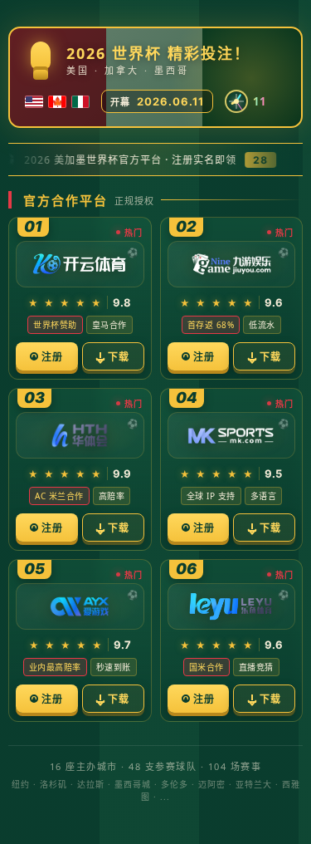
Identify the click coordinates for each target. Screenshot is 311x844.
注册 (52, 357)
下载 (118, 357)
